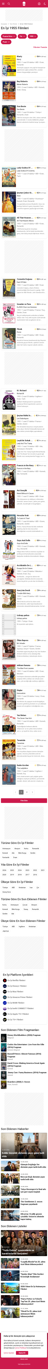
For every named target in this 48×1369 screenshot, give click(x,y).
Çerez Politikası (20, 1348)
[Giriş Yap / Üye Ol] (39, 3)
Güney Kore (6, 892)
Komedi (5, 853)
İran (31, 888)
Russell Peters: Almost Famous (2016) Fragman (24, 1055)
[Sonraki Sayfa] (32, 792)
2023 (27, 870)
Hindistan (22, 888)
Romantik (35, 849)
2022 (35, 870)
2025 (12, 870)
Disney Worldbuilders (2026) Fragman (24, 1035)
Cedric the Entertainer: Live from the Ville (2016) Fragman (25, 1045)
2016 (35, 875)
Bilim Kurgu (22, 853)
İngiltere (22, 926)
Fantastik (5, 857)
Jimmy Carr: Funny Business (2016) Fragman (26, 1072)
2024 (20, 870)
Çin (38, 888)
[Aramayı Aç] (9, 3)
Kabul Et (22, 1353)
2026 (4, 870)
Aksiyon (17, 849)
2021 (43, 870)
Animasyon (6, 849)
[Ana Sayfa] (24, 3)
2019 (12, 875)
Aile (13, 853)
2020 (4, 875)
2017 (27, 875)
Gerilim (32, 853)
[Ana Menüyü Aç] (3, 3)
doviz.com (24, 1359)
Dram (15, 857)
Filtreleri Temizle (40, 47)
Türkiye (5, 888)
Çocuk (25, 905)
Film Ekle (24, 801)
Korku (26, 849)
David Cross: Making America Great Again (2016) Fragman (26, 1064)
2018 (20, 875)
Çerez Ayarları (9, 1353)
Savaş (26, 909)
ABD (13, 888)
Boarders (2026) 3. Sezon (18, 1082)
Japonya (5, 931)
